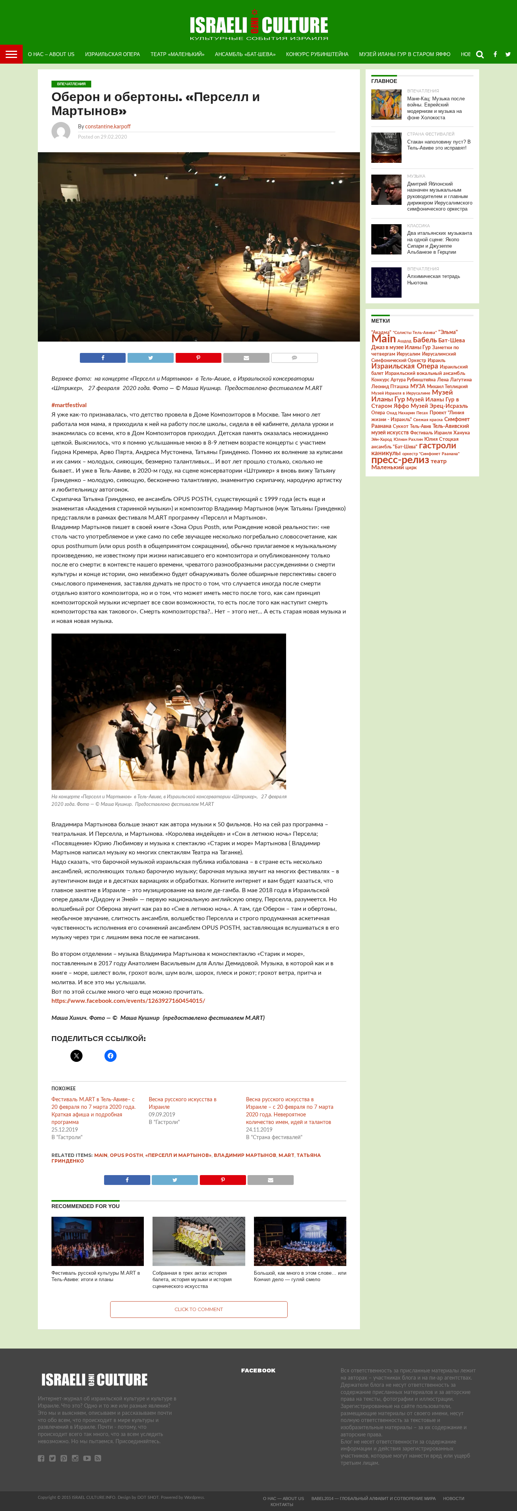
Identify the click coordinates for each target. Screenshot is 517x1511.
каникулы (386, 453)
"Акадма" (381, 332)
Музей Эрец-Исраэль (439, 406)
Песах (422, 413)
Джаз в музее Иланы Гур (401, 347)
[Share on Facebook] (103, 356)
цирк (411, 467)
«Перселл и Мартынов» (178, 1155)
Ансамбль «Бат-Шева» (245, 54)
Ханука (461, 433)
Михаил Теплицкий (447, 386)
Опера (378, 413)
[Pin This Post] (198, 356)
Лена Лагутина (454, 380)
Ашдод (404, 341)
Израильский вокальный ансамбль (425, 373)
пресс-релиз (400, 460)
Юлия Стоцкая (441, 439)
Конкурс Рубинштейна (317, 54)
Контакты (282, 1504)
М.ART (286, 1155)
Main (100, 1155)
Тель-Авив (420, 426)
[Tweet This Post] (150, 356)
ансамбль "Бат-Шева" (394, 447)
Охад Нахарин (400, 413)
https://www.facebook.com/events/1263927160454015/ (128, 1001)
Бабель (425, 340)
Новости (453, 1498)
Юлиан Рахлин (408, 439)
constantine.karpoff (108, 127)
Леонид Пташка (390, 386)
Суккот (400, 426)
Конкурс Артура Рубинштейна (403, 380)
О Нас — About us (283, 1498)
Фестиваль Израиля (431, 433)
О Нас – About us (51, 54)
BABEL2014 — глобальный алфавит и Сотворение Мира (373, 1498)
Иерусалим (408, 354)
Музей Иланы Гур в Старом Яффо (404, 54)
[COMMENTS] (294, 356)
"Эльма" (448, 332)
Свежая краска (428, 420)
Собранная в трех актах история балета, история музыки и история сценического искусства (192, 1279)
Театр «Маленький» (177, 54)
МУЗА (417, 386)
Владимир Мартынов (245, 1155)
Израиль (436, 360)
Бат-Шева (451, 340)
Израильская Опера (112, 54)
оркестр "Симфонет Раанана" (430, 454)
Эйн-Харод (381, 439)
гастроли (437, 446)
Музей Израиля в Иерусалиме (400, 393)
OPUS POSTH (126, 1155)
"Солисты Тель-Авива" (415, 333)
